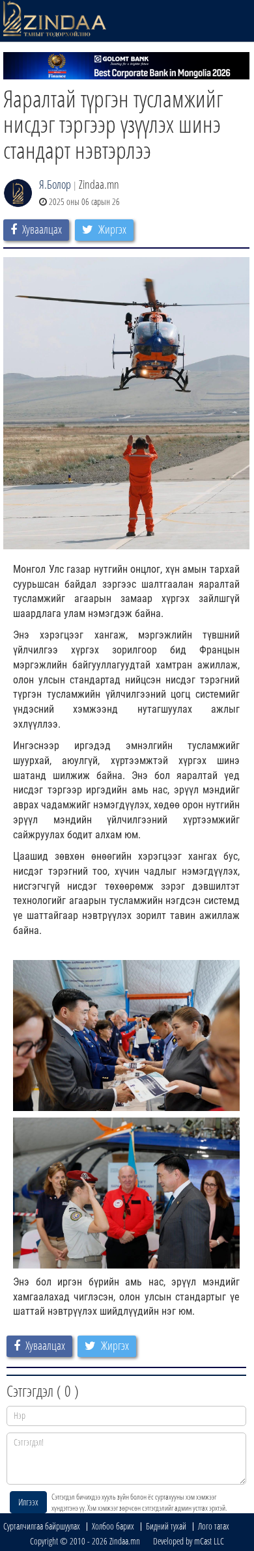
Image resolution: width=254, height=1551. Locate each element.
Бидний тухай (166, 1526)
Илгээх (28, 1502)
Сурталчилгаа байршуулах (41, 1526)
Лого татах (213, 1526)
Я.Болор (55, 184)
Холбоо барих (113, 1526)
